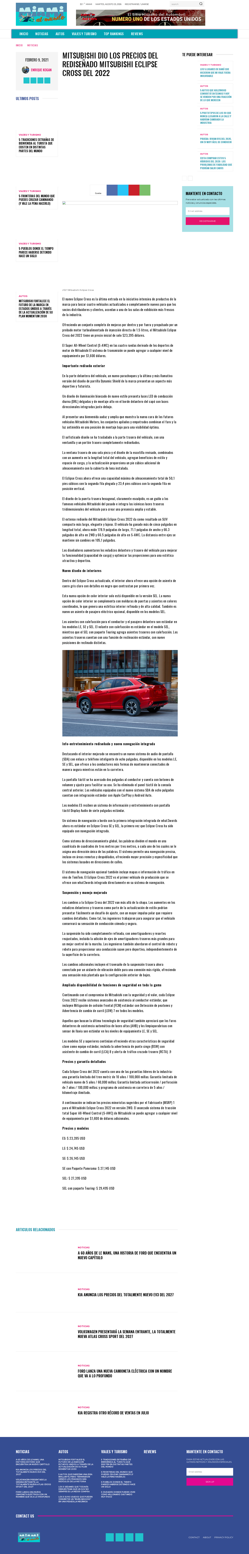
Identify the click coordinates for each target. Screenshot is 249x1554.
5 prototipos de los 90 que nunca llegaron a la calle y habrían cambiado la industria (215, 118)
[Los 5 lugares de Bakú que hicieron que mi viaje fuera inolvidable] (189, 71)
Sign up (210, 1482)
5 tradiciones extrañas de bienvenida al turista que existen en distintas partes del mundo (36, 145)
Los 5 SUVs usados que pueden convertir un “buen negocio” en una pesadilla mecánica (76, 1499)
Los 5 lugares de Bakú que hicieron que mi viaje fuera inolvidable (215, 72)
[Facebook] (27, 80)
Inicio (19, 45)
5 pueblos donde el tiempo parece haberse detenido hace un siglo (36, 252)
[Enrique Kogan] (26, 69)
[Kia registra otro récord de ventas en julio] (45, 1410)
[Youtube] (47, 80)
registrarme (207, 221)
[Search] (200, 4)
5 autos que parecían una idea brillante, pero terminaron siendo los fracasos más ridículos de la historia (75, 1478)
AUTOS (23, 296)
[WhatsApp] (144, 190)
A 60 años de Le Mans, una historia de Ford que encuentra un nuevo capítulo (127, 1255)
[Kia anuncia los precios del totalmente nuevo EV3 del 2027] (45, 1292)
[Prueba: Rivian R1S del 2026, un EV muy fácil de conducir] (189, 139)
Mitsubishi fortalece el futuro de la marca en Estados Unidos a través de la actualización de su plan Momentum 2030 (36, 308)
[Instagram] (33, 80)
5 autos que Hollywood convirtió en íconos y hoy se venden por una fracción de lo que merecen (216, 95)
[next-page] (190, 178)
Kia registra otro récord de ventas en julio (113, 1412)
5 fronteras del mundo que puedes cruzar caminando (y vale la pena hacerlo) (37, 200)
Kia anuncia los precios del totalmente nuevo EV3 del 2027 (126, 1294)
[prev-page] (184, 178)
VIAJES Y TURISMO (30, 135)
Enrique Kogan (41, 69)
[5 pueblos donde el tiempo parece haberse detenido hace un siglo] (37, 226)
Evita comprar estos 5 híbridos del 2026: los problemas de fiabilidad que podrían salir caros (216, 163)
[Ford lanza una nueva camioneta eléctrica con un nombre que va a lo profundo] (45, 1371)
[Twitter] (40, 80)
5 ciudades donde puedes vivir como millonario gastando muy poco (118, 1494)
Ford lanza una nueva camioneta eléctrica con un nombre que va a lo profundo (125, 1373)
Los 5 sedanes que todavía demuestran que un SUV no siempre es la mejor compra (74, 1489)
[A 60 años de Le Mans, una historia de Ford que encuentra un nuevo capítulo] (45, 1253)
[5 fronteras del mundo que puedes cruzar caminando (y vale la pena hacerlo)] (37, 173)
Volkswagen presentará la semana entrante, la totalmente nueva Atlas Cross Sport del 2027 (127, 1334)
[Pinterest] (134, 190)
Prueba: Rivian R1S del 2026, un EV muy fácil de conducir (216, 140)
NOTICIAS (32, 45)
